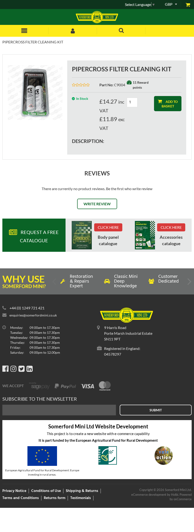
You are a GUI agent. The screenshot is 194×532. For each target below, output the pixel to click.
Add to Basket (170, 104)
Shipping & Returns (82, 491)
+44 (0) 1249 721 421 (26, 308)
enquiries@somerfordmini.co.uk (33, 315)
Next (189, 283)
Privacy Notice (14, 491)
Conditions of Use (46, 491)
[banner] (82, 235)
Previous (54, 283)
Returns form (54, 498)
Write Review (97, 204)
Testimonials (80, 498)
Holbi (174, 494)
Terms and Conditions (20, 498)
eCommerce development (148, 494)
